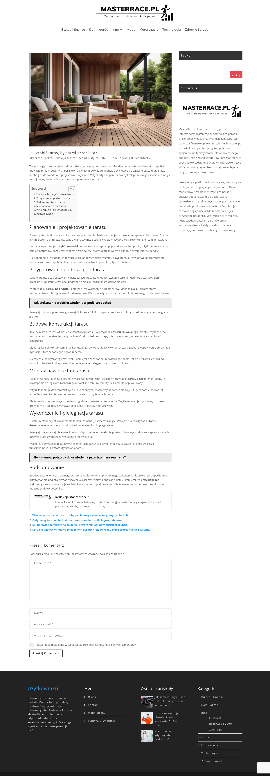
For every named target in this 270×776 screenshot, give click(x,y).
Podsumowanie (44, 213)
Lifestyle (215, 717)
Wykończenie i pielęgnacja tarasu (54, 209)
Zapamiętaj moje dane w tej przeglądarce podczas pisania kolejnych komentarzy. (86, 644)
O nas (92, 697)
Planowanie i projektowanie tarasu (55, 194)
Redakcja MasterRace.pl (70, 158)
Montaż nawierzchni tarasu (51, 206)
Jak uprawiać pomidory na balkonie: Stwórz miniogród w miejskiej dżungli (79, 525)
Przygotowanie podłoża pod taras (54, 198)
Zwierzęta (216, 729)
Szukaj (236, 75)
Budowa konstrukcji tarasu (51, 202)
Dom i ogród (98, 30)
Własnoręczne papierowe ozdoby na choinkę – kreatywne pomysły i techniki (80, 515)
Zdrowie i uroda (197, 30)
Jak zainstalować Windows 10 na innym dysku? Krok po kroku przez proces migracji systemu (91, 529)
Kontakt (93, 705)
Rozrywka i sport (220, 723)
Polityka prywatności (102, 720)
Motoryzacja (148, 30)
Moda (131, 30)
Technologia (171, 30)
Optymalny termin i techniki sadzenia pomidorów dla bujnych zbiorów (77, 520)
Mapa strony (96, 713)
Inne (115, 30)
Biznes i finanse (73, 30)
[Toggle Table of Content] (70, 189)
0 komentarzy (140, 158)
